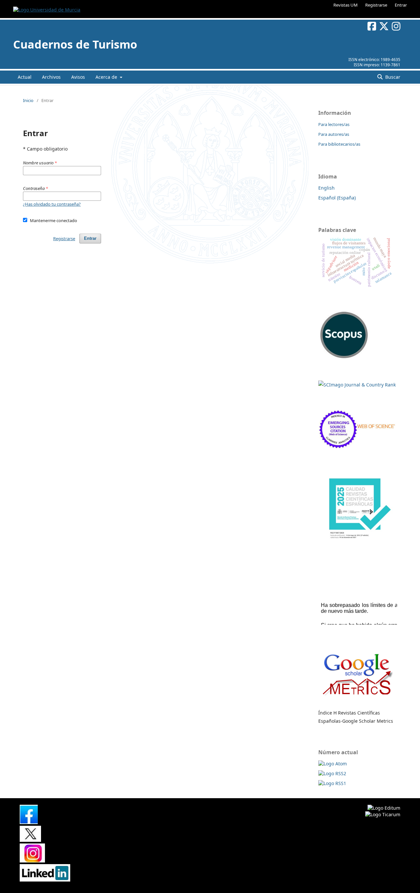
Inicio (28, 100)
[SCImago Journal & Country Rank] (357, 385)
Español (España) (337, 198)
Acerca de (106, 77)
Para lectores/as (333, 124)
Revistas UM (345, 5)
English (326, 188)
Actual (25, 77)
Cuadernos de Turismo (75, 44)
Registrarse (376, 5)
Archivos (51, 77)
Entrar (401, 5)
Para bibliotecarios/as (339, 144)
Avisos (78, 77)
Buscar (392, 77)
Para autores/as (333, 134)
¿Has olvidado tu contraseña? (52, 204)
